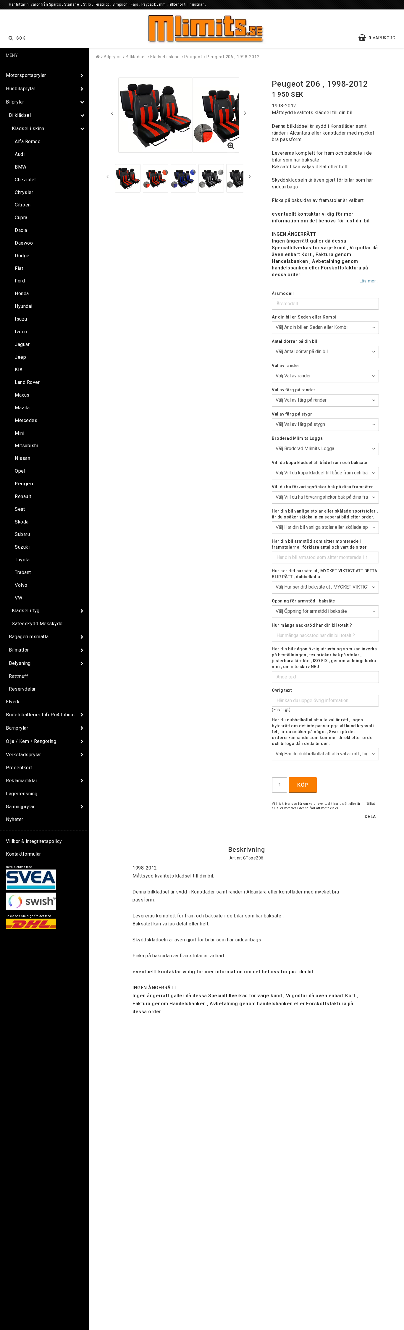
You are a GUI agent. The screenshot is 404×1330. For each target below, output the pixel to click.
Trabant (23, 572)
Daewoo (24, 243)
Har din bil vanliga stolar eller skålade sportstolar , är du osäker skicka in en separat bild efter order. (325, 514)
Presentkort (19, 767)
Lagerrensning (22, 793)
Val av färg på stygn (292, 414)
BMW (21, 167)
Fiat (19, 268)
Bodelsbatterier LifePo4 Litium (40, 714)
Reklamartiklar (21, 780)
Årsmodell (283, 293)
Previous (112, 113)
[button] (379, 38)
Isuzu (21, 319)
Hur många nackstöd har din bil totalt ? (312, 625)
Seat (20, 509)
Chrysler (24, 192)
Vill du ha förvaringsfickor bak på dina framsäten (323, 486)
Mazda (22, 408)
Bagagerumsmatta (29, 636)
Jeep (20, 357)
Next (245, 113)
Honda (22, 293)
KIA (19, 369)
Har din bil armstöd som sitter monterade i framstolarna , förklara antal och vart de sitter (319, 544)
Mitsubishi (26, 445)
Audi (20, 154)
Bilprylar (15, 102)
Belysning (20, 663)
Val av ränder (286, 365)
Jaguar (22, 344)
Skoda (22, 522)
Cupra (21, 217)
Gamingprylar (20, 806)
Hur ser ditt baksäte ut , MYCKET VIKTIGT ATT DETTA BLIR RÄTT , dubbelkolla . (324, 573)
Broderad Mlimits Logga (297, 438)
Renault (23, 496)
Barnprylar (17, 728)
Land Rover (27, 382)
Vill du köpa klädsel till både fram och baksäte (319, 462)
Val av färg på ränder (294, 389)
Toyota (22, 560)
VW (18, 598)
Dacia (21, 230)
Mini (19, 433)
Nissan (22, 458)
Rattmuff (18, 676)
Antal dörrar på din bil (294, 341)
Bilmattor (19, 650)
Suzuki (22, 547)
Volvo (21, 585)
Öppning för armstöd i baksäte (303, 601)
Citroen (23, 205)
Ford (20, 281)
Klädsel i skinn (28, 128)
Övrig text (282, 690)
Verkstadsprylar (23, 754)
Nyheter (14, 819)
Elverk (13, 701)
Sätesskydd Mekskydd (37, 623)
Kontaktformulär (23, 854)
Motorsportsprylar (26, 75)
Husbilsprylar (20, 88)
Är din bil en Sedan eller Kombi (304, 317)
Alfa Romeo (28, 141)
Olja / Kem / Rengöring (31, 741)
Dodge (22, 255)
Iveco (21, 331)
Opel (20, 471)
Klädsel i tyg (26, 610)
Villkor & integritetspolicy (34, 841)
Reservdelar (22, 689)
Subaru (22, 534)
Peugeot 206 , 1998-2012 (233, 56)
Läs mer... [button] (369, 281)
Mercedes (26, 420)
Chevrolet (25, 179)
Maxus (22, 395)
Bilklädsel (20, 115)
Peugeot (25, 484)
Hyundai (24, 306)
